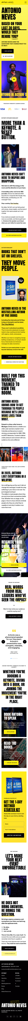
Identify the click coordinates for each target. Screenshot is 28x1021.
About (3, 981)
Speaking (3, 978)
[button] (3, 642)
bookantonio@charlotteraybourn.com (11, 969)
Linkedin (17, 975)
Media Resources (6, 991)
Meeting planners (6, 983)
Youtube (17, 986)
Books (3, 986)
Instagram (18, 978)
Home (3, 975)
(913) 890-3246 (15, 966)
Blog (2, 989)
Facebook (17, 981)
